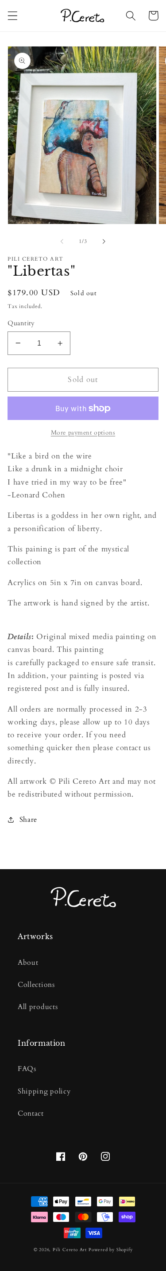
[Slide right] (104, 241)
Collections (36, 985)
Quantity (21, 323)
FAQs (27, 1069)
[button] (12, 15)
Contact (31, 1113)
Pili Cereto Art (70, 1249)
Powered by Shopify (111, 1249)
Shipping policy (44, 1091)
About (28, 962)
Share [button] (28, 819)
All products (38, 1007)
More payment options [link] (83, 432)
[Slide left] (62, 241)
